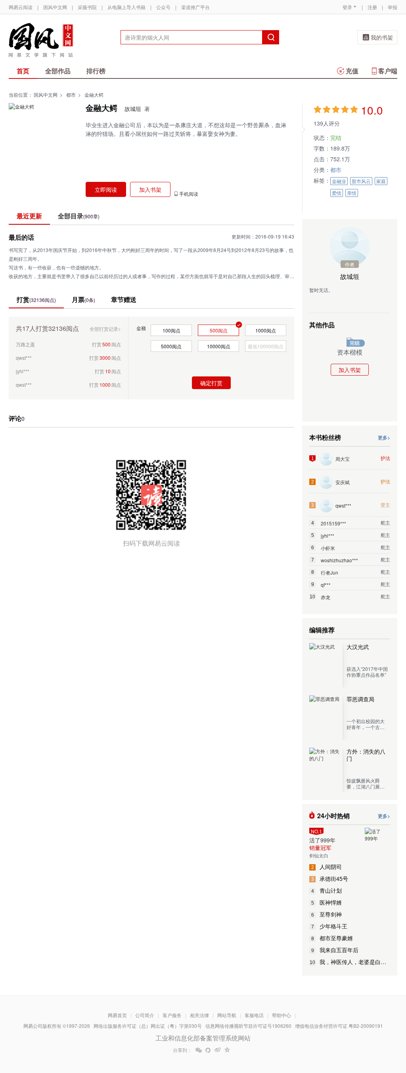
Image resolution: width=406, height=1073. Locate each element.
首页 (23, 70)
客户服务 (172, 1015)
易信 (208, 1050)
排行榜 (95, 70)
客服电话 (254, 1015)
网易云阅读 (21, 7)
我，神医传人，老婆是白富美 (350, 962)
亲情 (351, 192)
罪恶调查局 (360, 699)
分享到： (182, 1050)
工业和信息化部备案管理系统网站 (203, 1037)
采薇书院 (87, 7)
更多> (384, 437)
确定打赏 (211, 383)
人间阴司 (326, 867)
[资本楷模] (350, 341)
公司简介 (144, 1015)
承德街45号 (330, 878)
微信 (198, 1050)
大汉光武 (358, 646)
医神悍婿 (326, 902)
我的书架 (382, 37)
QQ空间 (227, 1050)
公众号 (163, 7)
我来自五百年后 (335, 950)
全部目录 (79, 215)
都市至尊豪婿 (332, 938)
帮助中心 (281, 1015)
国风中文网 (55, 7)
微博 (217, 1050)
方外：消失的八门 (366, 755)
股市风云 (361, 181)
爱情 (336, 192)
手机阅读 (188, 193)
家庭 (381, 181)
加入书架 (350, 370)
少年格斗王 (329, 926)
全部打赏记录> (105, 328)
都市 (71, 94)
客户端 (387, 70)
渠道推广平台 (195, 7)
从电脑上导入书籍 (126, 7)
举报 (392, 7)
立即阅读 (106, 189)
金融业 (339, 181)
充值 (352, 70)
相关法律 (199, 1015)
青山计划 (326, 890)
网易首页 (117, 1015)
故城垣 (132, 109)
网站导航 (226, 1015)
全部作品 (58, 70)
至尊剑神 (326, 914)
